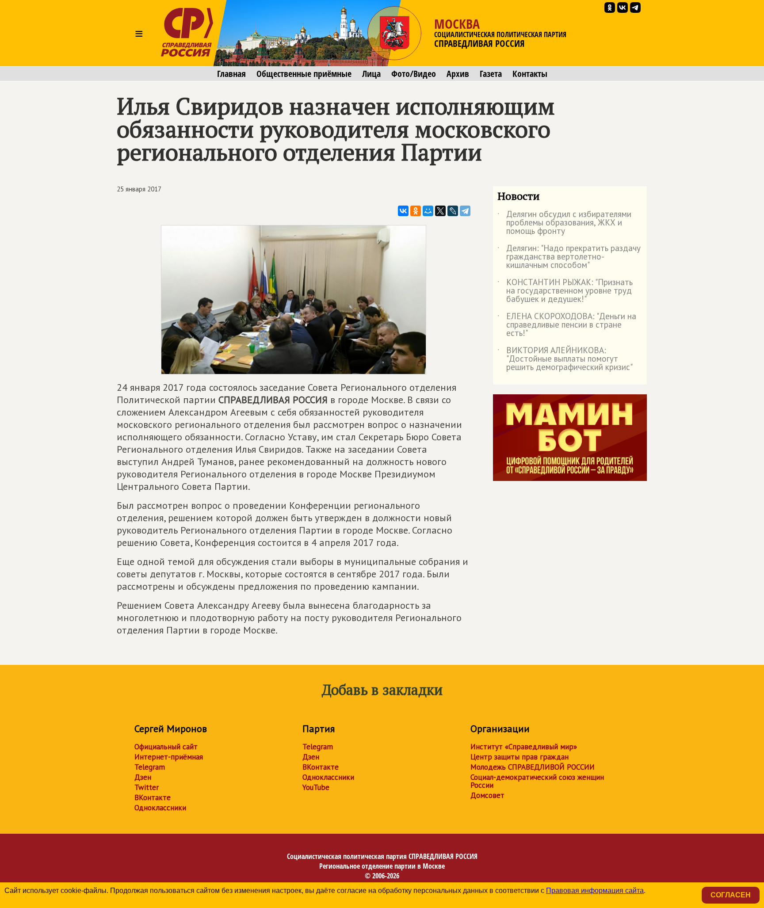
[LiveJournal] (452, 211)
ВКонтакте (152, 797)
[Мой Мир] (428, 211)
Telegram (149, 767)
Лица (371, 74)
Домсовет (487, 795)
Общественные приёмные (303, 74)
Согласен (731, 895)
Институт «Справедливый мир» (523, 747)
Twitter (146, 787)
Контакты (529, 74)
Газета (491, 74)
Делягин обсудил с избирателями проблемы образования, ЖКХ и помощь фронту (564, 223)
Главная (231, 74)
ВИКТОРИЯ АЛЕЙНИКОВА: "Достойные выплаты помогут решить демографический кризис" (565, 359)
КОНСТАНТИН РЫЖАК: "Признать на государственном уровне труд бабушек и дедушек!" (565, 291)
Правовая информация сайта (595, 890)
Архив (458, 74)
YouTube (315, 787)
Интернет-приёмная (168, 757)
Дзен (142, 777)
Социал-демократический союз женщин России (537, 781)
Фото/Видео (413, 74)
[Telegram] (465, 211)
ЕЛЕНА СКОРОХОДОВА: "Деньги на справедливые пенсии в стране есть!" (566, 325)
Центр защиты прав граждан (519, 757)
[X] (440, 211)
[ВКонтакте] (403, 211)
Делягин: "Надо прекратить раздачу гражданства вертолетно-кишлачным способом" (569, 257)
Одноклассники (160, 808)
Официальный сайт (166, 747)
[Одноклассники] (415, 211)
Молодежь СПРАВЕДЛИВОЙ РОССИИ (532, 767)
